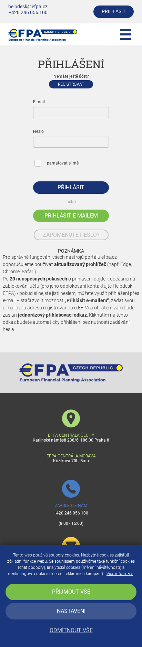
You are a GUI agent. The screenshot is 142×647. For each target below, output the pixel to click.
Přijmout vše (71, 591)
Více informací (119, 573)
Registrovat (71, 84)
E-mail (39, 101)
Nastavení (71, 611)
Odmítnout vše (71, 630)
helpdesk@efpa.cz (28, 7)
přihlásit (113, 11)
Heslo (38, 131)
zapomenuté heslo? (71, 235)
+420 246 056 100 (28, 12)
